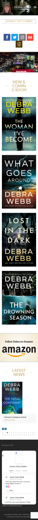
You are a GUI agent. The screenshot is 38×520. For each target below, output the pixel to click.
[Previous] (3, 429)
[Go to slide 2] (5, 432)
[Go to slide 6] (13, 432)
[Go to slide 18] (5, 434)
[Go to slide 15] (32, 432)
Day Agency (27, 517)
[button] (35, 7)
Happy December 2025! (24, 410)
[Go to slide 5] (11, 432)
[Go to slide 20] (9, 434)
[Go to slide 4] (9, 432)
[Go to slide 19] (7, 434)
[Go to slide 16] (34, 432)
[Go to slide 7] (15, 432)
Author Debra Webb (18, 466)
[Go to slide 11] (24, 432)
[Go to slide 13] (28, 432)
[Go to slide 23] (15, 434)
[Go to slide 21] (11, 434)
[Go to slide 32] (34, 434)
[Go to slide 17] (3, 434)
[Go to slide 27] (24, 434)
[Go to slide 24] (17, 434)
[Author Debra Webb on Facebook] (19, 460)
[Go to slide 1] (3, 432)
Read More (20, 71)
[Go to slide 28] (26, 434)
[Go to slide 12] (26, 432)
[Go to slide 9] (20, 432)
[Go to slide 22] (13, 434)
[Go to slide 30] (30, 434)
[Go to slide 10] (22, 432)
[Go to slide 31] (32, 434)
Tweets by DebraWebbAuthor (12, 506)
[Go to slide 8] (17, 432)
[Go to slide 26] (22, 434)
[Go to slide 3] (7, 432)
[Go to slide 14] (30, 432)
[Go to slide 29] (28, 434)
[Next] (6, 429)
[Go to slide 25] (20, 434)
